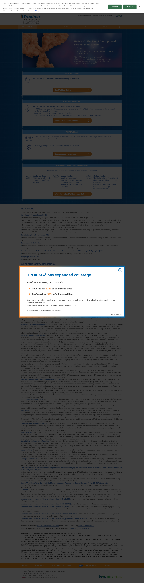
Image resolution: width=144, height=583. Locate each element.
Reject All (115, 7)
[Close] (139, 6)
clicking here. (38, 11)
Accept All (130, 7)
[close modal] (120, 270)
